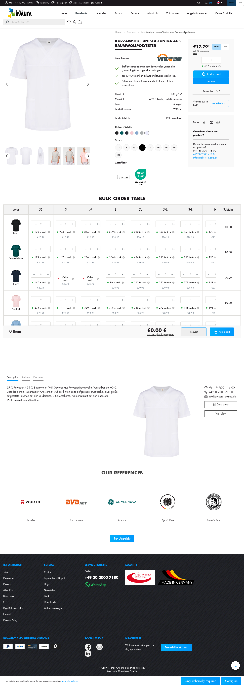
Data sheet (222, 404)
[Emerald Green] (122, 133)
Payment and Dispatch (55, 578)
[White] (147, 133)
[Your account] (74, 22)
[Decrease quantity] (34, 224)
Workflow (220, 413)
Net (240, 3)
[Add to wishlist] (218, 91)
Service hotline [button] (96, 565)
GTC (5, 602)
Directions (8, 596)
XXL (158, 147)
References (8, 578)
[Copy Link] (205, 122)
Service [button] (49, 565)
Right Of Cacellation (13, 608)
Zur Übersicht (122, 538)
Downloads (50, 602)
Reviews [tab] (26, 377)
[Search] (7, 22)
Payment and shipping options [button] (26, 638)
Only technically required (200, 681)
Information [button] (12, 565)
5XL (118, 155)
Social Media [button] (94, 638)
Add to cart (213, 74)
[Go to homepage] (20, 13)
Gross (232, 3)
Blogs (46, 584)
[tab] (12, 378)
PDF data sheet (174, 118)
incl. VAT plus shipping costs (201, 52)
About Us (8, 590)
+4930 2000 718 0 (204, 154)
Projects (7, 584)
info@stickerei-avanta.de (205, 158)
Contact (98, 3)
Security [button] (131, 565)
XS (118, 147)
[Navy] (127, 133)
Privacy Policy (10, 620)
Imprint (7, 614)
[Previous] (6, 84)
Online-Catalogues (53, 608)
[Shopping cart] (79, 22)
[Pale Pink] (132, 133)
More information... (70, 681)
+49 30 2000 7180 (101, 577)
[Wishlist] (69, 22)
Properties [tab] (38, 377)
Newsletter (49, 590)
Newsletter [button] (133, 638)
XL (150, 147)
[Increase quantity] (48, 224)
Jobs (5, 572)
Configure (231, 681)
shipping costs (137, 668)
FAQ (198, 3)
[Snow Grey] (142, 133)
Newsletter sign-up (176, 647)
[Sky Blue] (137, 133)
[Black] (117, 133)
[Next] (88, 84)
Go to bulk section (220, 103)
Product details (122, 118)
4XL (174, 147)
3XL (166, 147)
